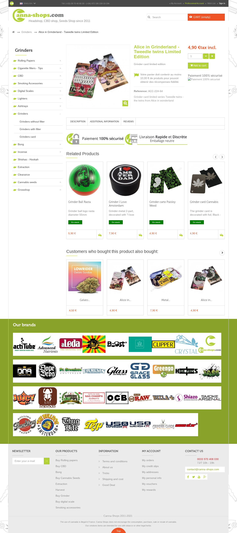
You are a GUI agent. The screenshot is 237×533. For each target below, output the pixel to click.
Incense (22, 151)
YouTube (199, 477)
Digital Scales (26, 90)
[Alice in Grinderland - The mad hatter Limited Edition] (125, 278)
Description (78, 121)
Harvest (60, 489)
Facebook (188, 477)
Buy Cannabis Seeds (68, 477)
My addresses (150, 472)
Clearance (24, 174)
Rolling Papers (26, 60)
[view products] (24, 344)
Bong (21, 144)
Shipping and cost (112, 479)
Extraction (23, 167)
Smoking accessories (68, 507)
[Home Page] (13, 31)
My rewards (149, 489)
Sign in (221, 3)
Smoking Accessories (30, 83)
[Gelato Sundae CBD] (84, 278)
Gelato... (85, 300)
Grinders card (28, 136)
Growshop (24, 189)
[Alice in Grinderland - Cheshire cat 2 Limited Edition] (206, 278)
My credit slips (150, 466)
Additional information (104, 121)
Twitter (193, 477)
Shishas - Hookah (28, 159)
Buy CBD (61, 466)
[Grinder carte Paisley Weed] (165, 180)
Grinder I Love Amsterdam (118, 203)
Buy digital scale (65, 501)
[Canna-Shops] (38, 15)
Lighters (22, 98)
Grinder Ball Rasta (79, 202)
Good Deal (108, 484)
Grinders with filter (30, 129)
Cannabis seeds (27, 182)
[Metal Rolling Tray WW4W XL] (166, 278)
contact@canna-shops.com (203, 469)
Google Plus (204, 477)
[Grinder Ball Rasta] (84, 180)
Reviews (128, 121)
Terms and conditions (114, 461)
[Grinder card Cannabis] (206, 180)
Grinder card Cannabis (204, 202)
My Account (176, 3)
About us (107, 467)
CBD (20, 75)
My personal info (151, 477)
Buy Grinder (63, 495)
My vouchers (149, 483)
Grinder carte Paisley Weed (162, 203)
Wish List (211, 3)
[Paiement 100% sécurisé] (206, 79)
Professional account (194, 3)
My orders (148, 460)
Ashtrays (23, 106)
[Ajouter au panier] (99, 234)
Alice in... (125, 300)
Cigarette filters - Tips (30, 68)
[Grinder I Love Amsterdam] (125, 180)
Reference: (141, 91)
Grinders (23, 113)
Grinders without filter (32, 121)
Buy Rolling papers (67, 460)
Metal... (165, 300)
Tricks (105, 473)
